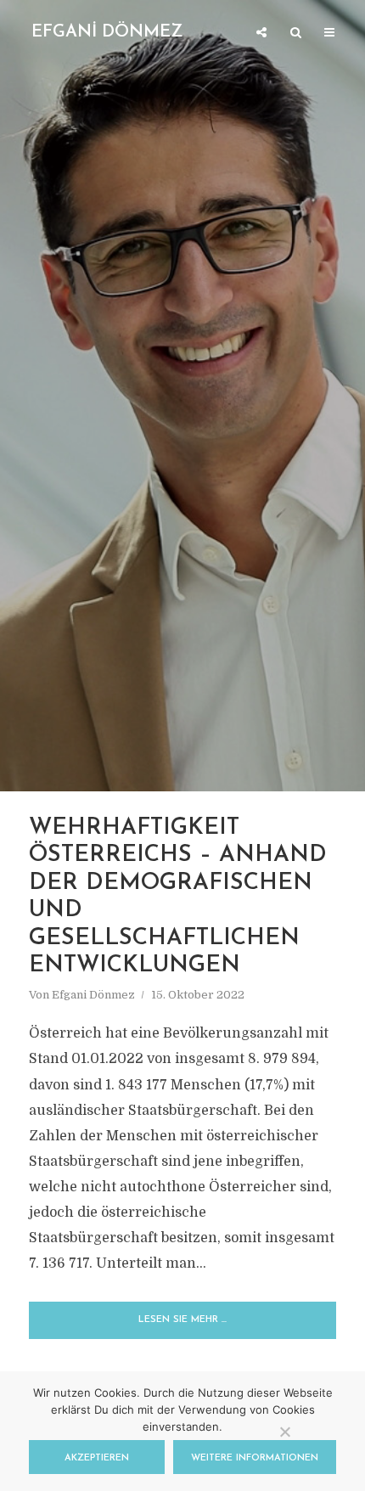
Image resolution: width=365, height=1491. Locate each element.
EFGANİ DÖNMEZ (107, 32)
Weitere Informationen (254, 1458)
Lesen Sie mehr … (182, 1320)
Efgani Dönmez (93, 994)
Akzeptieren (97, 1458)
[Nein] (284, 1431)
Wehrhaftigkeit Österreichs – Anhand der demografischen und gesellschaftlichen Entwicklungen (178, 897)
